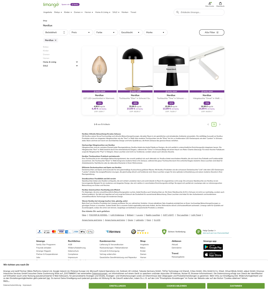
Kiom (149, 220)
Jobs (38, 257)
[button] (220, 4)
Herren (143, 257)
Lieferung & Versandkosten (111, 244)
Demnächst (176, 247)
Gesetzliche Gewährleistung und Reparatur (118, 257)
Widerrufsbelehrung (77, 247)
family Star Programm (46, 244)
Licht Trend (196, 215)
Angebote (144, 244)
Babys (142, 247)
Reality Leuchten (153, 215)
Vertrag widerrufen (108, 254)
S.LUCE (157, 220)
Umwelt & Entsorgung (109, 251)
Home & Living (49, 62)
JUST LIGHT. (168, 215)
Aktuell (175, 244)
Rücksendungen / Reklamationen (114, 247)
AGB (70, 244)
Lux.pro (139, 215)
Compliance (73, 254)
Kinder (143, 251)
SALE (45, 65)
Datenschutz (73, 251)
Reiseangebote (178, 257)
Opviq (130, 220)
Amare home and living (92, 220)
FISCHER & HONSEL (98, 215)
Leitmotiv (140, 220)
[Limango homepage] (51, 4)
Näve (84, 215)
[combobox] (199, 12)
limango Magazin (43, 251)
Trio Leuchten (182, 215)
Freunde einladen (43, 247)
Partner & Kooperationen (47, 254)
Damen (143, 254)
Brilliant (130, 215)
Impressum (73, 257)
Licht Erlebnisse (117, 215)
